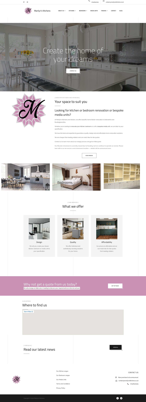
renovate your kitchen (78, 126)
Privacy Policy (60, 388)
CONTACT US (133, 372)
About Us (61, 11)
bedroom (88, 126)
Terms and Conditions (63, 384)
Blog (120, 11)
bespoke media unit (104, 126)
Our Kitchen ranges (62, 371)
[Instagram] (27, 2)
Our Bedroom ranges (63, 375)
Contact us (73, 71)
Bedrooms (82, 11)
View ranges (89, 155)
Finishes (103, 11)
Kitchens (71, 11)
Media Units (94, 11)
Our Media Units (61, 379)
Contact (113, 11)
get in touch (115, 286)
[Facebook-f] (23, 2)
